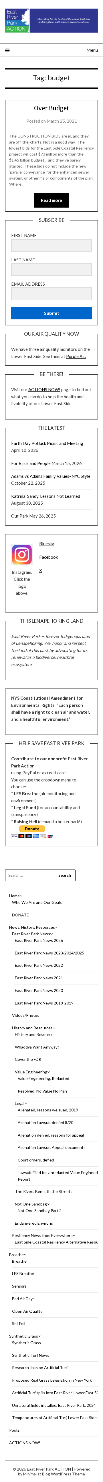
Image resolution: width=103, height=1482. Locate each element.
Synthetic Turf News (30, 1355)
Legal (19, 1103)
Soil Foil (18, 1323)
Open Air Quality (27, 1311)
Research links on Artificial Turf (40, 1367)
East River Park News (31, 933)
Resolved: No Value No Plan (42, 1091)
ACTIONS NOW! (44, 389)
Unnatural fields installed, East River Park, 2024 (54, 1405)
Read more (51, 200)
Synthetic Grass (23, 1336)
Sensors (19, 1286)
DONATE (20, 914)
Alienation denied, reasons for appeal (51, 1135)
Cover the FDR (28, 1059)
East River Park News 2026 (39, 940)
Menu (92, 50)
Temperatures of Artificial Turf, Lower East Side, (55, 1417)
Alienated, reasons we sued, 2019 (48, 1109)
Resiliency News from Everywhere (42, 1235)
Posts (14, 1430)
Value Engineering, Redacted (43, 1078)
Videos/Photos (25, 1015)
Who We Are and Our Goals (37, 902)
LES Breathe (23, 1273)
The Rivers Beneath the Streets (43, 1191)
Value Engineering (31, 1071)
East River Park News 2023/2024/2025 (49, 952)
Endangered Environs (34, 1223)
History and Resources (32, 1027)
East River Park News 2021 (39, 977)
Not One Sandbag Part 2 (40, 1210)
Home (14, 895)
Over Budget (51, 108)
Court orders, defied (36, 1159)
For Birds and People (31, 463)
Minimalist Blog (36, 1473)
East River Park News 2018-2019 (44, 1002)
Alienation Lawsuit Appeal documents (52, 1147)
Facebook (48, 557)
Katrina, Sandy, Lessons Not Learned (45, 496)
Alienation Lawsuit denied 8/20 (45, 1122)
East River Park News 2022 (39, 965)
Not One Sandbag (31, 1203)
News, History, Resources (32, 927)
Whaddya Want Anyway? (37, 1047)
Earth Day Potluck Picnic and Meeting (47, 443)
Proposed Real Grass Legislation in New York (52, 1380)
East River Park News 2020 (39, 990)
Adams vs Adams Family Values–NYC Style (50, 476)
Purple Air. (76, 356)
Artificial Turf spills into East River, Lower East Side (57, 1392)
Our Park (19, 515)
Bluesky (46, 543)
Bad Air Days (23, 1298)
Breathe (16, 1254)
